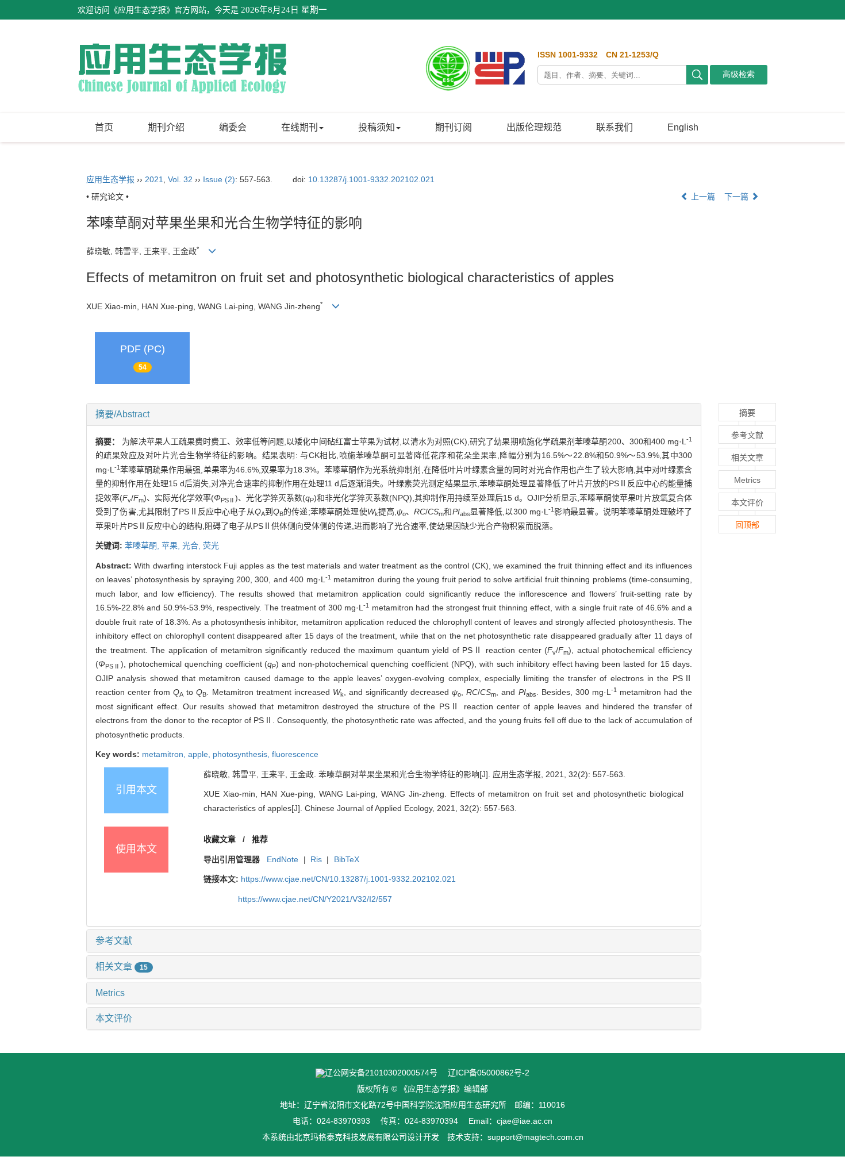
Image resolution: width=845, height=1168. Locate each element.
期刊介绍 (166, 127)
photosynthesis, (242, 754)
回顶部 (747, 524)
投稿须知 (376, 127)
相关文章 (121, 966)
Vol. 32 (180, 179)
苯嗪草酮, (143, 545)
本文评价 (113, 1018)
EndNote (282, 859)
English (682, 127)
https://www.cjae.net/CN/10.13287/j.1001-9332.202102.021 (348, 878)
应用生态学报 (110, 179)
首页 (104, 127)
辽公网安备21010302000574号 (381, 1072)
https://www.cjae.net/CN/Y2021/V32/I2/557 (315, 899)
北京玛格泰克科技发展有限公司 (350, 1137)
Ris (316, 859)
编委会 (233, 127)
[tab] (394, 414)
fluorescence (295, 754)
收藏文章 (219, 839)
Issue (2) (219, 179)
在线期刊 (299, 127)
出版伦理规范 (534, 127)
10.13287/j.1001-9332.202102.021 (371, 179)
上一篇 (702, 196)
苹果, (172, 545)
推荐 (260, 839)
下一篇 (737, 196)
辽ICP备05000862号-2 (488, 1072)
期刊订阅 (453, 127)
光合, (192, 545)
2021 (154, 179)
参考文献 (113, 941)
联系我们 (614, 127)
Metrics (110, 993)
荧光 (211, 545)
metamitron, (165, 754)
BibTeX (346, 859)
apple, (200, 754)
